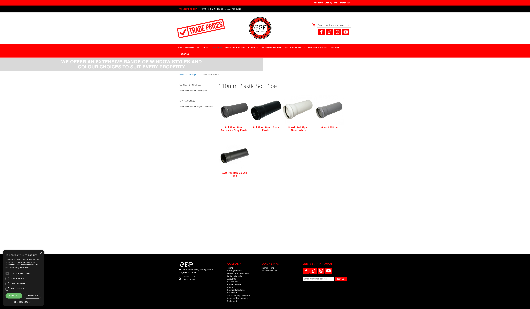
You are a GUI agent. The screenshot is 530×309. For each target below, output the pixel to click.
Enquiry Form (331, 2)
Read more (24, 267)
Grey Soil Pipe (329, 127)
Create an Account (231, 9)
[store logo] (265, 28)
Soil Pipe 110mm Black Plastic (266, 129)
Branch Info (345, 2)
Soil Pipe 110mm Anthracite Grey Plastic (234, 129)
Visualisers (232, 292)
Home (182, 74)
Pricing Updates (234, 270)
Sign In (212, 9)
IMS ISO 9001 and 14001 (238, 273)
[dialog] (23, 278)
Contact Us (232, 287)
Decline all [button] (32, 296)
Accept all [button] (14, 296)
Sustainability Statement (238, 295)
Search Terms (268, 268)
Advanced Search (270, 270)
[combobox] (334, 25)
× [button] (41, 253)
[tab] (265, 50)
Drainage (193, 74)
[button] (23, 301)
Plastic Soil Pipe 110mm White (297, 129)
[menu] (265, 50)
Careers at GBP (234, 284)
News (203, 9)
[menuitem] (186, 47)
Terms (230, 268)
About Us (318, 2)
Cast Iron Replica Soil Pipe (234, 174)
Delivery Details (234, 276)
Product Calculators (236, 290)
